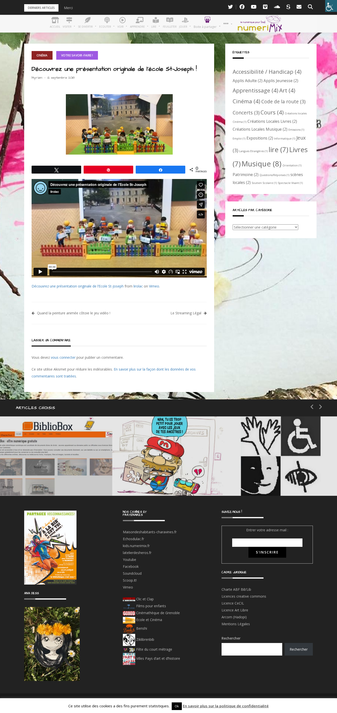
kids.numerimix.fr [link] (136, 545)
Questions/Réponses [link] (274, 175)
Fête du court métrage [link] (153, 649)
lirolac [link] (138, 286)
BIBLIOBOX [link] (35, 481)
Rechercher (231, 638)
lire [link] (278, 149)
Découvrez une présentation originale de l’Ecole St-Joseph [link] (78, 286)
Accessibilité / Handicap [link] (267, 71)
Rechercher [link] (299, 649)
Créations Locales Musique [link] (260, 129)
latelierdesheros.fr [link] (137, 552)
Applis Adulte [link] (247, 80)
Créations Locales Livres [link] (272, 121)
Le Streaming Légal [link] (185, 313)
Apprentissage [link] (255, 90)
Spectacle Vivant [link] (290, 183)
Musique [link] (261, 164)
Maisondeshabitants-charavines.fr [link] (150, 532)
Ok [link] (177, 706)
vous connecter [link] (63, 357)
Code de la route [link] (283, 101)
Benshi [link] (141, 628)
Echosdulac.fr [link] (133, 538)
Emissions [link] (296, 129)
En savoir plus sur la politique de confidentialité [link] (226, 705)
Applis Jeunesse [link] (280, 80)
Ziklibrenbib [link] (144, 639)
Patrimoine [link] (246, 174)
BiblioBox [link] (45, 463)
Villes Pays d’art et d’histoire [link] (157, 658)
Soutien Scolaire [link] (264, 183)
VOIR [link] (143, 463)
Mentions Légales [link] (236, 624)
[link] (331, 6)
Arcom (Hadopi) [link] (234, 617)
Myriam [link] (37, 77)
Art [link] (287, 90)
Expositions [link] (259, 138)
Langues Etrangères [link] (253, 151)
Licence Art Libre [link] (235, 610)
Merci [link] (68, 7)
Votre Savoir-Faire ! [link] (77, 55)
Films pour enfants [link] (150, 606)
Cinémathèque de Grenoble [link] (157, 612)
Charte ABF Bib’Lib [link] (236, 589)
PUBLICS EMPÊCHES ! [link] (276, 481)
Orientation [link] (291, 165)
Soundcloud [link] (132, 573)
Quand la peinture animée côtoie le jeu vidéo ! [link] (73, 313)
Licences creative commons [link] (244, 596)
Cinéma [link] (42, 55)
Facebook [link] (131, 566)
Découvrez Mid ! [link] (155, 481)
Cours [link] (272, 112)
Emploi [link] (239, 138)
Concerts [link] (246, 112)
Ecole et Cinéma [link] (148, 619)
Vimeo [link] (154, 286)
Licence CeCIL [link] (233, 603)
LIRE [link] (254, 463)
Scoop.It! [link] (130, 580)
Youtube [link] (129, 559)
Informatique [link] (284, 138)
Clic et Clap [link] (144, 599)
